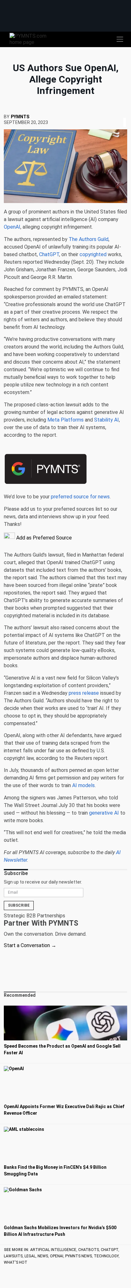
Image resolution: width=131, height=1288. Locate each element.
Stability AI (106, 420)
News (43, 1256)
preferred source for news (80, 497)
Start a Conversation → (30, 945)
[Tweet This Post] (122, 115)
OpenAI (56, 1256)
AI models (83, 785)
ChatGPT (49, 254)
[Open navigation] (119, 39)
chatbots (88, 1250)
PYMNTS (20, 116)
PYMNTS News (78, 1256)
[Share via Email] (126, 115)
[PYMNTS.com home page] (32, 39)
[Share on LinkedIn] (124, 115)
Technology (106, 1256)
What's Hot (15, 1262)
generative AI (104, 813)
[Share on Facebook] (120, 115)
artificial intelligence (53, 1250)
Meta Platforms (65, 420)
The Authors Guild (88, 239)
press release (84, 693)
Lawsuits (13, 1256)
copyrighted (93, 254)
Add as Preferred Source (43, 538)
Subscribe (19, 905)
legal (30, 1256)
